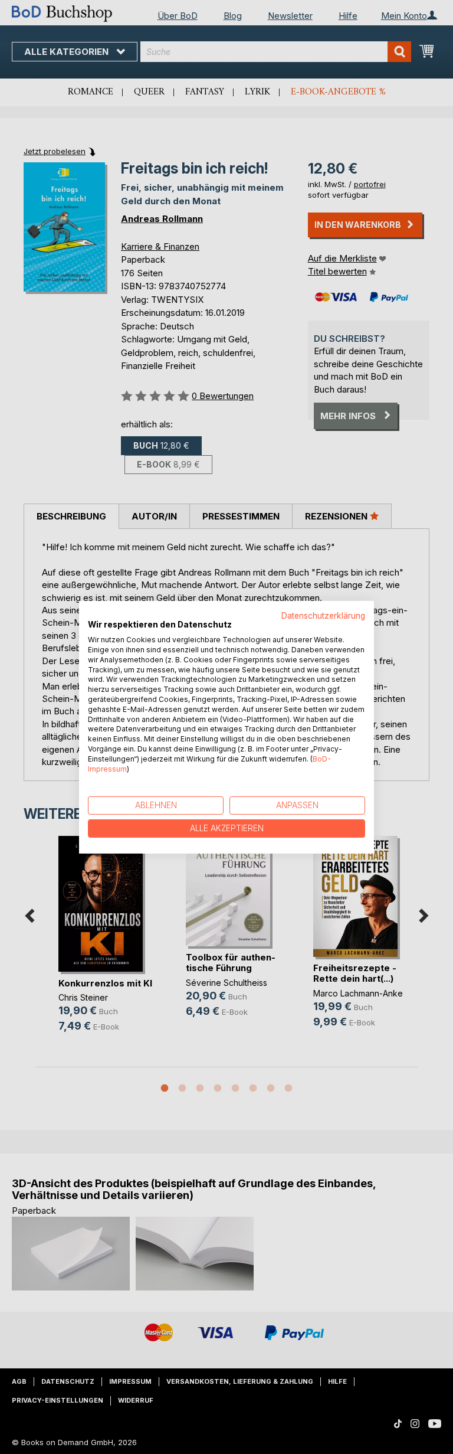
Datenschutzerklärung (323, 615)
